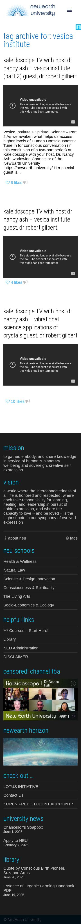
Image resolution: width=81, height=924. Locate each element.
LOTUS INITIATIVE (20, 786)
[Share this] (25, 183)
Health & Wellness (19, 561)
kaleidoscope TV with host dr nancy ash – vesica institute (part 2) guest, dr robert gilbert (40, 68)
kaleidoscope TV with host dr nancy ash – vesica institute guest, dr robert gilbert (37, 219)
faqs (74, 538)
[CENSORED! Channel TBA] (40, 699)
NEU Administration (20, 648)
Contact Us (13, 795)
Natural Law (14, 570)
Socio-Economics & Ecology (28, 605)
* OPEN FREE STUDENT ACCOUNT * (38, 804)
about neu (17, 538)
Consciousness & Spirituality (28, 587)
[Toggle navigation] (69, 10)
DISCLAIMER (15, 657)
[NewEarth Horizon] (40, 751)
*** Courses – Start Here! (25, 630)
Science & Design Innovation (29, 579)
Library (9, 639)
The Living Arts (16, 596)
